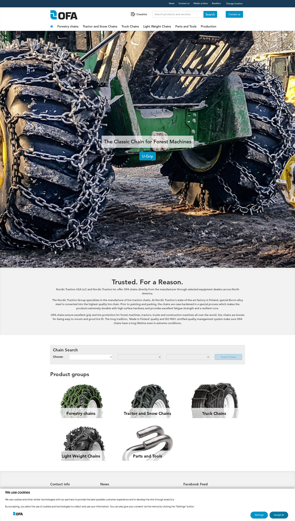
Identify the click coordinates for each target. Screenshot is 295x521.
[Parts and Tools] (147, 428)
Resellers (216, 3)
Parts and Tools (185, 26)
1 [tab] (147, 259)
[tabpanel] (147, 148)
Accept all (279, 514)
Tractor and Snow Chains (100, 26)
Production (208, 26)
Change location (234, 3)
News (171, 3)
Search (210, 14)
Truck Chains (130, 26)
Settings (259, 514)
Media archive (201, 3)
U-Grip (147, 156)
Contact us (184, 3)
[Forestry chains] (81, 386)
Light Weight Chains (157, 26)
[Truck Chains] (214, 386)
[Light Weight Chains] (81, 428)
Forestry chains (68, 26)
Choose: (58, 357)
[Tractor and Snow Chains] (147, 386)
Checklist (141, 14)
